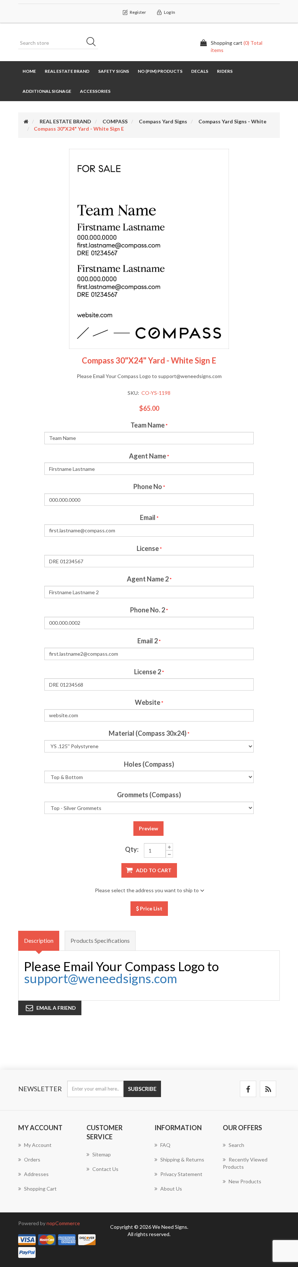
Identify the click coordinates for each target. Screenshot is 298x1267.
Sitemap (101, 1154)
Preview (148, 828)
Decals (199, 71)
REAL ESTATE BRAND (67, 71)
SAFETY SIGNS (113, 71)
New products (245, 1181)
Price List (150, 908)
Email (148, 517)
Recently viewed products (245, 1163)
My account (38, 1145)
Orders (32, 1159)
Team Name (147, 425)
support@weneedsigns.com (100, 978)
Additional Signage (47, 91)
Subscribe (142, 1088)
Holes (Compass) (149, 764)
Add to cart (154, 870)
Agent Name (147, 456)
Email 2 (147, 641)
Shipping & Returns (182, 1159)
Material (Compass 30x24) (147, 733)
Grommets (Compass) (149, 795)
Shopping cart (40, 1188)
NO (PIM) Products (160, 71)
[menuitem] (47, 1148)
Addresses (36, 1174)
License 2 (147, 672)
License (148, 548)
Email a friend (56, 1008)
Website (147, 702)
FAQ (165, 1145)
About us (171, 1188)
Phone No (147, 486)
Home (29, 71)
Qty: (131, 849)
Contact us (105, 1169)
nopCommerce (63, 1223)
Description (38, 940)
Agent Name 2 (148, 579)
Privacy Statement (181, 1174)
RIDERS (225, 71)
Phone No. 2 (147, 610)
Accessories (95, 91)
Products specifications (100, 940)
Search (93, 43)
